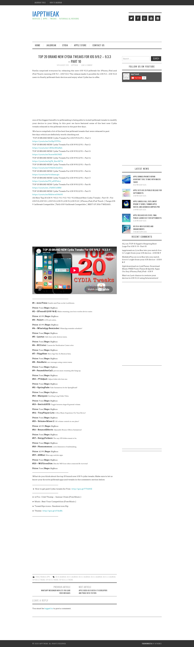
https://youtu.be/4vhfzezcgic (46, 174)
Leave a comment (86, 65)
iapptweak (74, 65)
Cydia (65, 45)
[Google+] (144, 18)
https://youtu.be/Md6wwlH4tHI (47, 194)
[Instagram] (157, 18)
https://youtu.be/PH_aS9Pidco (46, 181)
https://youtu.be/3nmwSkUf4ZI (47, 154)
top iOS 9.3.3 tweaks (66, 579)
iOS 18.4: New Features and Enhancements (143, 227)
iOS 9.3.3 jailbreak (109, 577)
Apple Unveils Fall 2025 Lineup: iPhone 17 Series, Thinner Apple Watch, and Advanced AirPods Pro (146, 204)
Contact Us (98, 45)
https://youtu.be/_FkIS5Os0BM (46, 188)
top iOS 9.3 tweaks (52, 579)
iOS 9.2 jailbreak (84, 577)
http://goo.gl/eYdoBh (53, 511)
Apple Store (80, 45)
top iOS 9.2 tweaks (38, 579)
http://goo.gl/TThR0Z (82, 489)
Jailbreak (51, 45)
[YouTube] (151, 18)
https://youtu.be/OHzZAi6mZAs (47, 168)
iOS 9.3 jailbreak (96, 577)
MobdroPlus (128, 257)
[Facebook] (138, 18)
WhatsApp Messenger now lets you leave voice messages (55, 591)
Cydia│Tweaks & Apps (42, 577)
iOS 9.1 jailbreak (72, 577)
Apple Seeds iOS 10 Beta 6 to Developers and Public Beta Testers (93, 591)
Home (37, 45)
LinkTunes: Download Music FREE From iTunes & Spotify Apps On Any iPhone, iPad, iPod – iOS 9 (141, 268)
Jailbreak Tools (40, 2)
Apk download (129, 266)
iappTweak (45, 13)
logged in (48, 608)
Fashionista (147, 643)
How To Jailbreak (56, 2)
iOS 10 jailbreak (60, 577)
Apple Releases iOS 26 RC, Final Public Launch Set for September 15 (147, 216)
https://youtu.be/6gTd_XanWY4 (47, 161)
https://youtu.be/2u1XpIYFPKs (46, 141)
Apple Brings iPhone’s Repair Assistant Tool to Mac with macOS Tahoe (147, 179)
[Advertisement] (114, 31)
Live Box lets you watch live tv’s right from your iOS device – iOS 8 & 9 (142, 259)
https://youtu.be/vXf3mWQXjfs (47, 148)
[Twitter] (131, 18)
